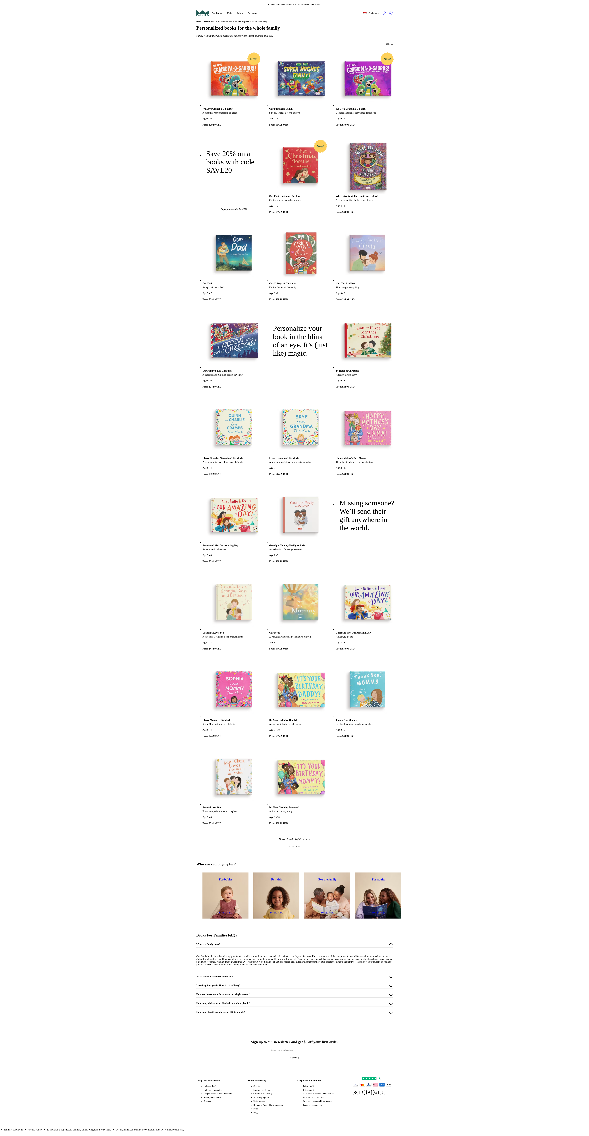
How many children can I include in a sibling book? (223, 1003)
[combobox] (370, 13)
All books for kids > (226, 21)
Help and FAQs (210, 1086)
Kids (229, 13)
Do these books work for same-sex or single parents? (223, 994)
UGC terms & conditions (314, 1097)
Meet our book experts (263, 1090)
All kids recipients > (243, 21)
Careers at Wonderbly (262, 1094)
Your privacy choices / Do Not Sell (318, 1094)
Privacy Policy (35, 1129)
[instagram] (376, 1092)
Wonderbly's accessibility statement (318, 1101)
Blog (255, 1112)
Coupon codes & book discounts (218, 1094)
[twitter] (369, 1092)
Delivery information (213, 1090)
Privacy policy (309, 1086)
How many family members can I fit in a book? (220, 1012)
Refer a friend (259, 1101)
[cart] (391, 13)
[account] (385, 13)
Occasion (252, 13)
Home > (199, 21)
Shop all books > (210, 21)
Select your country (212, 1097)
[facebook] (362, 1092)
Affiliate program (261, 1097)
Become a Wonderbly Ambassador (268, 1105)
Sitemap (207, 1101)
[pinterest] (355, 1092)
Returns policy (309, 1090)
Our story (257, 1086)
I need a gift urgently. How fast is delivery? (218, 985)
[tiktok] (382, 1092)
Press (255, 1109)
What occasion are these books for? (214, 976)
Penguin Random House (313, 1105)
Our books (217, 13)
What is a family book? (208, 944)
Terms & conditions (13, 1129)
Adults (240, 13)
